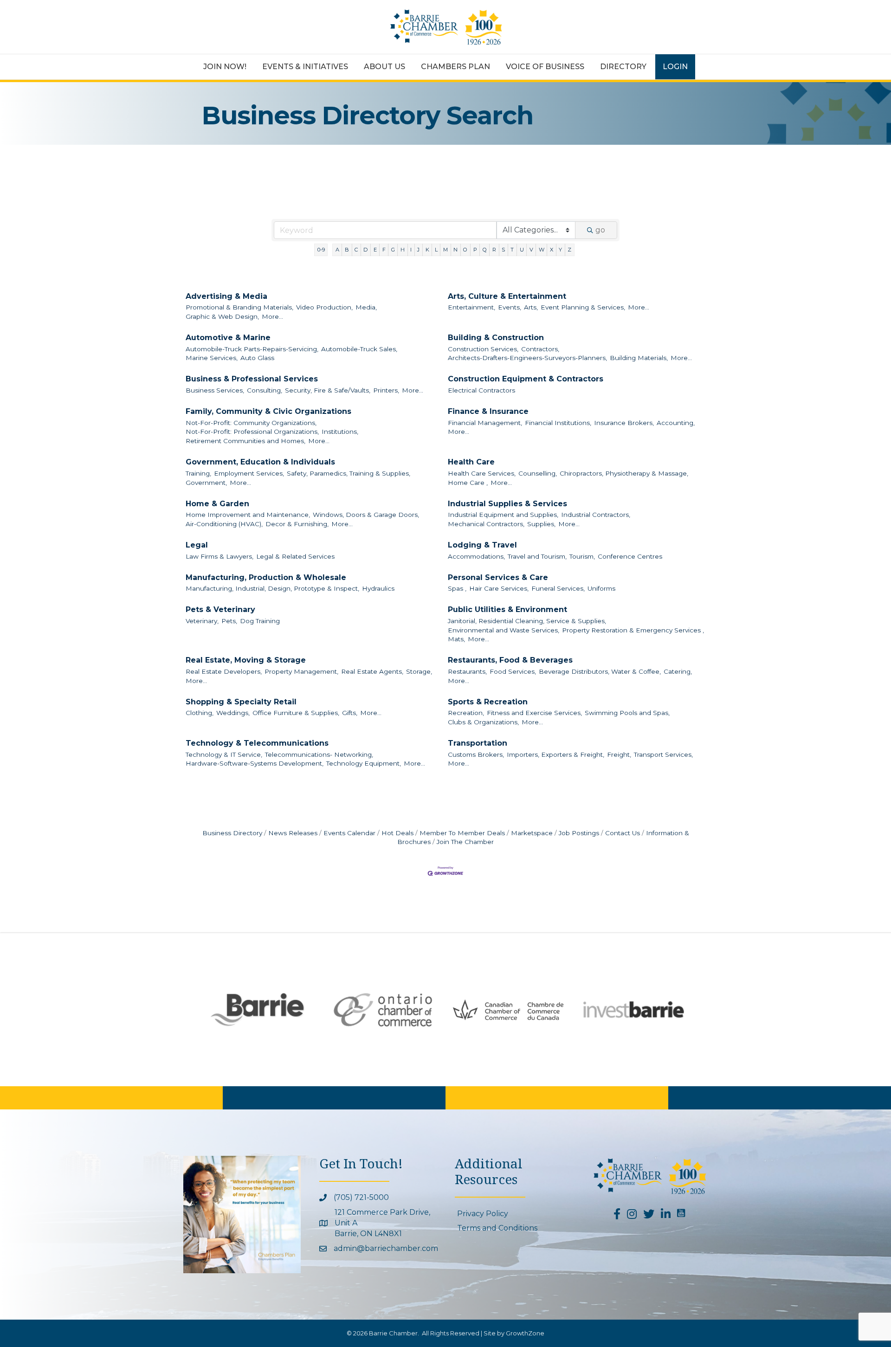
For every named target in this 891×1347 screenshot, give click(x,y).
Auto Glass (257, 357)
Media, (366, 307)
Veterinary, (202, 621)
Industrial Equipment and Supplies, (503, 514)
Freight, (619, 754)
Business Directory (232, 833)
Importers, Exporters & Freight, (555, 754)
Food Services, (513, 671)
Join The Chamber (465, 841)
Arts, (531, 307)
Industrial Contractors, (595, 514)
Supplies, (541, 524)
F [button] (384, 249)
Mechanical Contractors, (486, 524)
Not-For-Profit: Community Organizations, (251, 422)
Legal (197, 545)
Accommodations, (476, 556)
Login (675, 66)
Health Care (471, 462)
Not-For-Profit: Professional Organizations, (252, 431)
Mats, (456, 639)
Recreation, (466, 712)
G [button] (393, 249)
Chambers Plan (455, 66)
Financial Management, (485, 422)
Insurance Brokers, (624, 422)
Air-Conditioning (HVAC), (224, 524)
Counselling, (537, 473)
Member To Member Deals (462, 833)
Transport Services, (663, 754)
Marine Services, (212, 357)
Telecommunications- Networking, (319, 754)
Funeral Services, (558, 588)
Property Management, (301, 671)
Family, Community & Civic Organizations (268, 411)
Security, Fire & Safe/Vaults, (327, 390)
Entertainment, (471, 307)
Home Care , (468, 482)
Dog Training (260, 621)
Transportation (477, 743)
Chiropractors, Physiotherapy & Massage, (624, 473)
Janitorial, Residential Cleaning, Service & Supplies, (527, 621)
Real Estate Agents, (372, 671)
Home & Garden (217, 503)
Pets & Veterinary (220, 609)
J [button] (418, 249)
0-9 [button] (321, 249)
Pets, (229, 621)
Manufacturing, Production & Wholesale (266, 577)
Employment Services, (249, 473)
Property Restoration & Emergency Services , (633, 630)
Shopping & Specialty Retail (241, 701)
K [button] (427, 249)
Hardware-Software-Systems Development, (254, 763)
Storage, (419, 671)
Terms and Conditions (497, 1228)
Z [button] (569, 249)
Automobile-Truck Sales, (359, 349)
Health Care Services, (482, 473)
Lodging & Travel (482, 545)
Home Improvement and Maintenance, (248, 514)
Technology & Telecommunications (257, 743)
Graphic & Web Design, (222, 316)
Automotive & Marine (228, 337)
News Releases (292, 833)
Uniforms (601, 588)
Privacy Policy (482, 1213)
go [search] (600, 230)
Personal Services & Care (498, 577)
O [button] (465, 249)
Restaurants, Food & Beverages (510, 660)
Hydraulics (378, 588)
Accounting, (676, 422)
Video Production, (324, 307)
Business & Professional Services (252, 378)
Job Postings (579, 833)
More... (272, 316)
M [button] (445, 249)
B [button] (347, 249)
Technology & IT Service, (224, 754)
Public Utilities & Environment (507, 609)
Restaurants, (467, 671)
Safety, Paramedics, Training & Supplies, (348, 473)
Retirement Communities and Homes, (245, 441)
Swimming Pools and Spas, (627, 712)
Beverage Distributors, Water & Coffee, (600, 671)
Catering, (678, 671)
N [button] (455, 249)
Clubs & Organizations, (483, 722)
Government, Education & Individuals (260, 462)
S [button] (503, 249)
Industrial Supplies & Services (507, 503)
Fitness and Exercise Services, (534, 712)
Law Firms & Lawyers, (219, 556)
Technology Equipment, (363, 763)
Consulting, (264, 390)
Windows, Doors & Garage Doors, (366, 514)
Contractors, (540, 349)
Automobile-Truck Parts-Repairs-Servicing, (252, 349)
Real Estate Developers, (224, 671)
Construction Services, (483, 349)
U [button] (522, 249)
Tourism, (582, 556)
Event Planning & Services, (583, 307)
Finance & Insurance (488, 411)
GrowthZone (525, 1333)
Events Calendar (349, 833)
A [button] (337, 249)
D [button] (365, 249)
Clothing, (199, 712)
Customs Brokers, (476, 754)
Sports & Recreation (488, 701)
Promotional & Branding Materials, (239, 307)
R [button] (494, 249)
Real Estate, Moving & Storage (246, 660)
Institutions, (340, 431)
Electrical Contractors (481, 390)
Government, (206, 482)
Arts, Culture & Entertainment (507, 296)
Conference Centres (630, 556)
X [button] (551, 249)
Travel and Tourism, (537, 556)
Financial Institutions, (558, 422)
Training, (198, 473)
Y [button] (560, 249)
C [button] (356, 249)
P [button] (475, 249)
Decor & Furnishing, (297, 524)
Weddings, (233, 712)
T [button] (512, 249)
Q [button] (485, 249)
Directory (623, 66)
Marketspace (532, 833)
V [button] (531, 249)
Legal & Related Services (295, 556)
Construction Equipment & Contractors (525, 378)
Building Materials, (639, 357)
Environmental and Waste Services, (503, 630)
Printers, (386, 390)
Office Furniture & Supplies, (295, 712)
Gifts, (349, 712)
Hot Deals (397, 833)
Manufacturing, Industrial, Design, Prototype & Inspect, (272, 588)
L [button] (436, 249)
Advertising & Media (226, 296)
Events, (509, 307)
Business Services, (215, 390)
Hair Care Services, (499, 588)
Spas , (457, 588)
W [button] (541, 249)
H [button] (402, 249)
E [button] (375, 249)
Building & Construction (496, 337)
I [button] (411, 249)
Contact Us (622, 833)
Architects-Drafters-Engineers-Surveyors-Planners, (527, 357)
